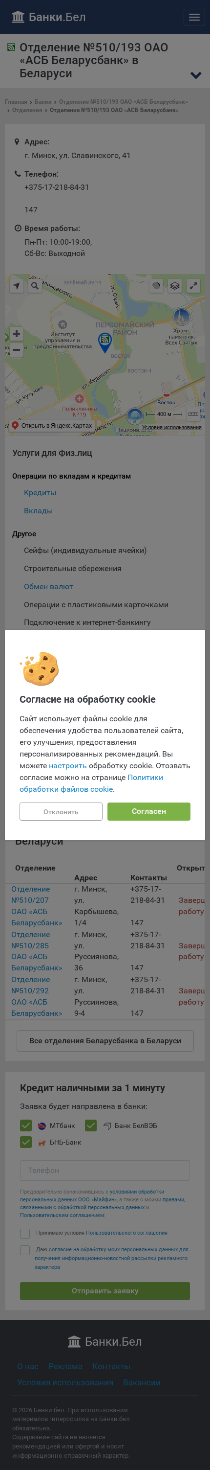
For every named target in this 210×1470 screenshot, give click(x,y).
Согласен (149, 811)
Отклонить (61, 812)
